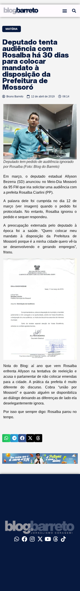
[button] (64, 10)
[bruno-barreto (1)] (40, 462)
